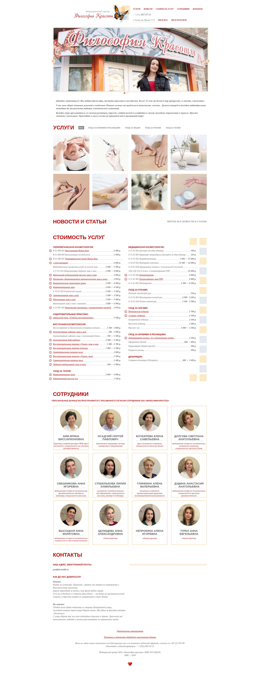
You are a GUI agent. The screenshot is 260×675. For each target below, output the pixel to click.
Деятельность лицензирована (130, 631)
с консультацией (60, 263)
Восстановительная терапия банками (70, 348)
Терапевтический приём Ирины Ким (81, 259)
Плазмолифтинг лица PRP (151, 279)
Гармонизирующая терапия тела (68, 360)
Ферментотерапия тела (64, 374)
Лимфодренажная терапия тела (68, 352)
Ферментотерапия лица (64, 287)
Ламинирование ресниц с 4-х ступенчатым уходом (151, 338)
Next (208, 61)
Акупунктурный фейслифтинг (66, 340)
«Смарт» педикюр (136, 316)
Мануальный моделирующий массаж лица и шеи (75, 275)
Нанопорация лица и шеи (64, 299)
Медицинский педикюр (138, 311)
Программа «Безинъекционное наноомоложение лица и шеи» (80, 279)
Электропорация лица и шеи (66, 295)
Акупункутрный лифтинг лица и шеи (69, 332)
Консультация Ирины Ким (77, 251)
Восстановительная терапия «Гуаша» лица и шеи (75, 344)
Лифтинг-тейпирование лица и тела (69, 364)
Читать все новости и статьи (186, 221)
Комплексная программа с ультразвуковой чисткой (88, 308)
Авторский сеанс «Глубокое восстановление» (73, 318)
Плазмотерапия (146, 275)
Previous (53, 61)
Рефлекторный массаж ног (65, 379)
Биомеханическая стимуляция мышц (69, 283)
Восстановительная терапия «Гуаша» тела (73, 356)
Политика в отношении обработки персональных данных (130, 637)
